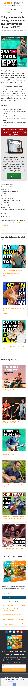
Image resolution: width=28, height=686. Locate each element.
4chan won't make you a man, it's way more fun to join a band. (14, 310)
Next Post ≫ (23, 231)
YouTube (13, 223)
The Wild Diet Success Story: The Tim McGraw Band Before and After (13, 422)
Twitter (19, 223)
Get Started (14, 670)
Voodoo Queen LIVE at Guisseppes (12, 548)
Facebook (4, 225)
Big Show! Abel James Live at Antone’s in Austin (11, 390)
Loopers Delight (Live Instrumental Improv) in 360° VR (13, 453)
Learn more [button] (10, 681)
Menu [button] (15, 10)
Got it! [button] (14, 684)
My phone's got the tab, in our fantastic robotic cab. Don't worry (13, 273)
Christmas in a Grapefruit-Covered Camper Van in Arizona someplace (13, 517)
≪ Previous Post (6, 231)
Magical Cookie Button (14, 597)
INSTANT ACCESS (14, 175)
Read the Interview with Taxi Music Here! (13, 619)
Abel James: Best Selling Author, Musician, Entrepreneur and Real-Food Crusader (14, 4)
